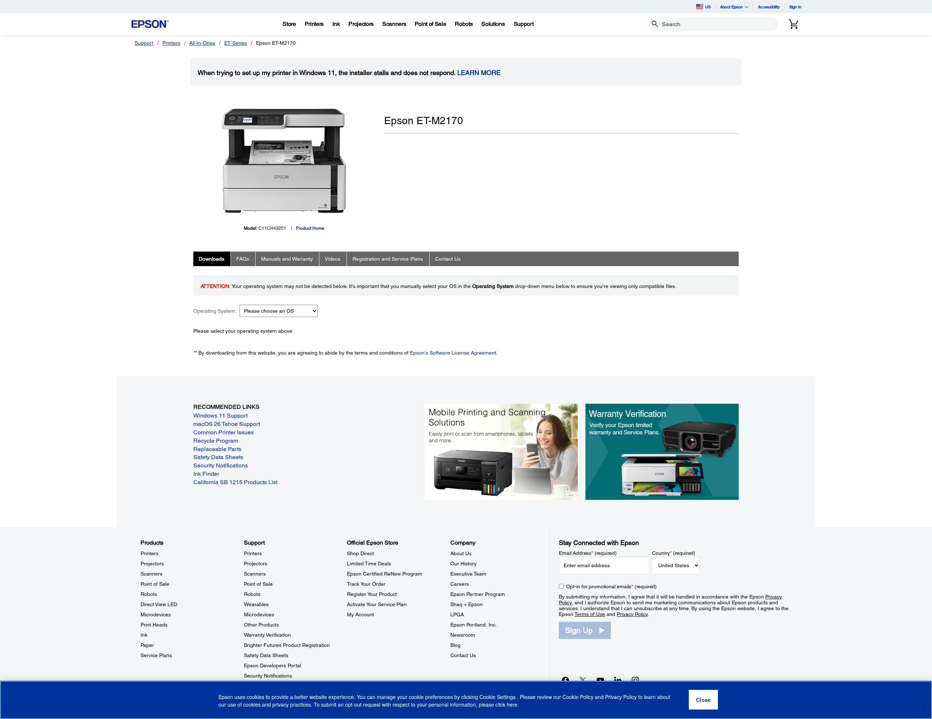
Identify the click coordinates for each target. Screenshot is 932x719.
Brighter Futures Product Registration (287, 645)
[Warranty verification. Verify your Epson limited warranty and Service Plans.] (662, 451)
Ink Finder (206, 473)
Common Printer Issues (223, 432)
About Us (460, 553)
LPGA (457, 614)
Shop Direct (360, 553)
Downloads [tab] (211, 259)
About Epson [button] (731, 6)
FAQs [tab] (242, 259)
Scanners (151, 574)
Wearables (256, 604)
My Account (360, 614)
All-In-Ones (202, 43)
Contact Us (463, 655)
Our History (463, 563)
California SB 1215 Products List (235, 482)
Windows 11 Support (220, 415)
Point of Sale (155, 584)
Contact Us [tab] (448, 259)
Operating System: (214, 311)
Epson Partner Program (477, 594)
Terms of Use (589, 614)
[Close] (703, 700)
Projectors (152, 563)
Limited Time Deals (369, 563)
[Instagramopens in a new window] (635, 680)
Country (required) (673, 553)
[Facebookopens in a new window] (565, 680)
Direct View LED (159, 604)
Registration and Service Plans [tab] (387, 259)
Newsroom (462, 635)
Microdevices (156, 614)
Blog (455, 645)
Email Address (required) (588, 553)
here (512, 704)
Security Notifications (220, 465)
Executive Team (468, 574)
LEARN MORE (479, 72)
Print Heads (154, 625)
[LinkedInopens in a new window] (617, 680)
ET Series (235, 43)
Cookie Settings (498, 697)
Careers (459, 584)
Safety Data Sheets (218, 457)
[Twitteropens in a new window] (582, 680)
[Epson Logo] (150, 24)
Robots (149, 594)
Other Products (261, 625)
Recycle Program (215, 440)
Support (144, 43)
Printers (171, 43)
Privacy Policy (632, 614)
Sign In (795, 6)
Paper (147, 645)
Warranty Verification (267, 635)
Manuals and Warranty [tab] (287, 259)
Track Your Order (366, 584)
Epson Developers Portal (272, 665)
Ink (144, 635)
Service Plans (156, 655)
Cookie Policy (577, 697)
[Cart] (793, 24)
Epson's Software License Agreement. (454, 353)
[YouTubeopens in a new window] (600, 680)
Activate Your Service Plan (377, 604)
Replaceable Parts (217, 449)
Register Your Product (372, 594)
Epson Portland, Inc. (473, 625)
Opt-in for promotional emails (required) (611, 586)
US (708, 6)
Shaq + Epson (466, 604)
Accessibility (769, 6)
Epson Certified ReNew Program (384, 574)
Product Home (310, 228)
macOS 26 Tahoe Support (226, 423)
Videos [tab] (332, 259)
